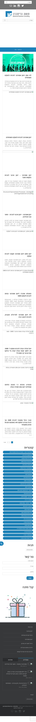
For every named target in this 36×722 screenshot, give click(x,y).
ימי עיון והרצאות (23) (28, 477)
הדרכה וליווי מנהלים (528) (27, 458)
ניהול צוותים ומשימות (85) (27, 512)
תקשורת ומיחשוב (17, 708)
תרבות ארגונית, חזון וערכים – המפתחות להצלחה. (16, 684)
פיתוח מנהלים (30, 550)
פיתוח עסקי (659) (28, 525)
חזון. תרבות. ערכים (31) (27, 465)
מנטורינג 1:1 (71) (28, 500)
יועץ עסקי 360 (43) (28, 471)
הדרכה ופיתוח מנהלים (26, 647)
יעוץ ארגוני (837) (28, 487)
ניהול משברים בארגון (26, 643)
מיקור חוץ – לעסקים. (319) (26, 496)
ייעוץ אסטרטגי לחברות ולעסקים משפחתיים (18, 137)
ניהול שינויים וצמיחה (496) (26, 516)
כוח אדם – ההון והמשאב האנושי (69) (24, 490)
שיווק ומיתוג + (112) (28, 535)
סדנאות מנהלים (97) (28, 519)
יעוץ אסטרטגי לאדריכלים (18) (26, 484)
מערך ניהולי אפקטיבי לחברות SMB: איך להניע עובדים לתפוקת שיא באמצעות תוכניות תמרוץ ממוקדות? (18, 422)
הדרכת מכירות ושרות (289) (26, 461)
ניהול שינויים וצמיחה (26, 635)
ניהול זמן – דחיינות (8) (27, 506)
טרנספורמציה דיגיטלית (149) (26, 468)
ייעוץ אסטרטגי (28, 639)
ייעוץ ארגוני (29, 631)
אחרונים (10, 660)
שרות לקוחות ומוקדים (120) (26, 538)
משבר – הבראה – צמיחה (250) (26, 503)
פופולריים (25, 660)
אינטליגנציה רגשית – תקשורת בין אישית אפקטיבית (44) (21, 452)
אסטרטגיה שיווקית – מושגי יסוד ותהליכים (16, 664)
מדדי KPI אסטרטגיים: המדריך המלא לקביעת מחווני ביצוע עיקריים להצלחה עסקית (16, 674)
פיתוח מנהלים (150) (28, 522)
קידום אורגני (15, 706)
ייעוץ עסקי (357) (28, 474)
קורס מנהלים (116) (28, 531)
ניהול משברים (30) (28, 509)
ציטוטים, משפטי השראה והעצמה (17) (24, 528)
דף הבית (30, 627)
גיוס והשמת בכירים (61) (27, 455)
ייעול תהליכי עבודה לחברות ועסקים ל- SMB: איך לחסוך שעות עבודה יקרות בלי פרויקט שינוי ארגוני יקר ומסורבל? (18, 351)
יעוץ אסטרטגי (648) (28, 480)
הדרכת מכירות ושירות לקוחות (24, 652)
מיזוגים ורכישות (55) (28, 493)
